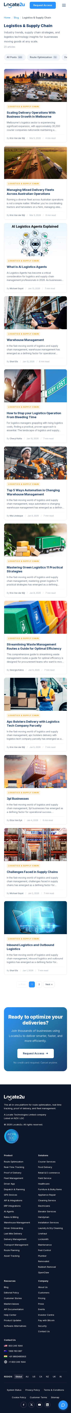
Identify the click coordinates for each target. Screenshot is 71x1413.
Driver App (9, 1183)
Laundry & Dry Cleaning (50, 1228)
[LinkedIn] (47, 1405)
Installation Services (48, 1222)
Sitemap (55, 1397)
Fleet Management (13, 1178)
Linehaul (42, 1233)
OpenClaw (43, 1272)
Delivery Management (15, 1239)
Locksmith (43, 1239)
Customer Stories (13, 1298)
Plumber (42, 1255)
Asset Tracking (11, 1255)
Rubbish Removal (47, 1267)
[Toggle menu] (64, 5)
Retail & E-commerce (49, 1172)
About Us (43, 1287)
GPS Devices (10, 1194)
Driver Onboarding (13, 1228)
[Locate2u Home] (14, 5)
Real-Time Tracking (14, 1167)
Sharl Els (14, 361)
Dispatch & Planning (14, 1189)
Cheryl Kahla (16, 438)
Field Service (44, 1178)
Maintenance (45, 1244)
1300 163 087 (15, 1351)
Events (41, 1309)
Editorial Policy (11, 1292)
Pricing (41, 1298)
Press (41, 1303)
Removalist (43, 1261)
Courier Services (46, 1161)
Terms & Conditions (54, 1390)
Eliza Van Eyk (16, 820)
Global (19, 1376)
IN (61, 1376)
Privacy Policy (32, 1390)
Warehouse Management (25, 340)
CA (40, 1376)
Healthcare (44, 1183)
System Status (14, 1390)
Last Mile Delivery (13, 1233)
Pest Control (44, 1250)
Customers (43, 1292)
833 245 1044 (16, 1345)
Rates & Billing (11, 1217)
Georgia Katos (17, 670)
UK (54, 1376)
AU (27, 1376)
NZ (47, 1376)
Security (42, 1326)
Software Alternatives (15, 1326)
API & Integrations (13, 1200)
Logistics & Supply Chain (23, 106)
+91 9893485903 (17, 1356)
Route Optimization (43, 57)
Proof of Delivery (12, 1172)
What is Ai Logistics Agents (27, 267)
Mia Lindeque (16, 515)
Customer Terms (38, 1397)
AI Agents (9, 1211)
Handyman (43, 1217)
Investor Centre (46, 1315)
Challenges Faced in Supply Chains (32, 872)
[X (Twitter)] (32, 1405)
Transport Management (16, 1244)
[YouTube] (39, 1405)
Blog (16, 17)
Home (7, 17)
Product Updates (12, 1320)
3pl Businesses (18, 798)
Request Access (42, 5)
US (34, 1376)
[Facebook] (24, 1405)
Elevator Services (47, 1211)
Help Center (10, 1315)
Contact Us (44, 1331)
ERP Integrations (12, 1205)
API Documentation (14, 1309)
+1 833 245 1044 (17, 1362)
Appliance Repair (47, 1194)
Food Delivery (45, 1167)
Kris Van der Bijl (17, 138)
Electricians (44, 1205)
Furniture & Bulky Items (50, 1189)
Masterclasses (11, 1303)
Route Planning (11, 1250)
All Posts (14, 57)
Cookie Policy (19, 1397)
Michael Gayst (16, 288)
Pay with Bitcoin (46, 1320)
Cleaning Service (47, 1200)
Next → (49, 984)
